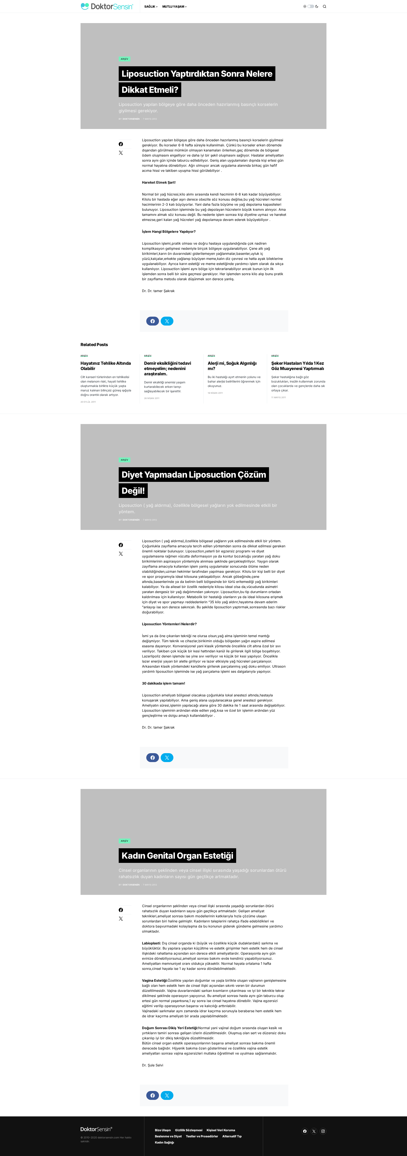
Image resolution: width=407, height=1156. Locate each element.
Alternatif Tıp (232, 1136)
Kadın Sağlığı (164, 1142)
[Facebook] (304, 1131)
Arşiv (124, 59)
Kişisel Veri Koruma (221, 1130)
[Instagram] (323, 1131)
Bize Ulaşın (163, 1130)
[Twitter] (314, 1131)
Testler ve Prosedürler (202, 1136)
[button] (310, 6)
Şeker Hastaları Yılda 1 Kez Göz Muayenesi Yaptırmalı (297, 366)
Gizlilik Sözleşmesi (188, 1130)
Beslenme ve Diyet (168, 1136)
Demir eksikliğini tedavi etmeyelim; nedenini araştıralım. (167, 368)
